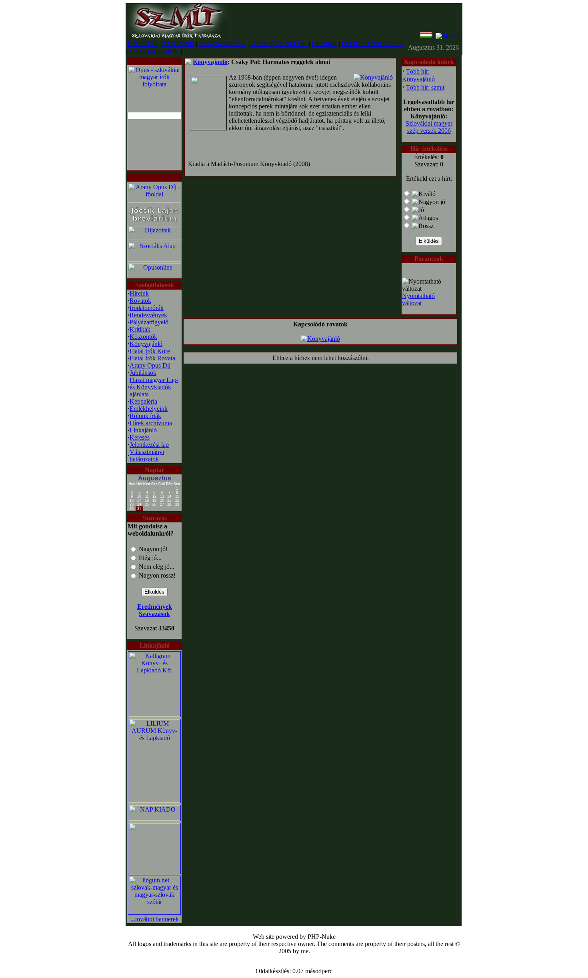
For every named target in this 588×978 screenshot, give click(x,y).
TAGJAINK (178, 43)
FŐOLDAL (143, 43)
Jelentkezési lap (149, 444)
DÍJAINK (324, 43)
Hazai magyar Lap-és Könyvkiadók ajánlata (154, 387)
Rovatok (140, 300)
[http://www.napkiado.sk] (154, 818)
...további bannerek (154, 919)
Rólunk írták (145, 415)
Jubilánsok (143, 372)
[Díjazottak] (154, 237)
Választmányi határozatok (147, 455)
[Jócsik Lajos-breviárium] (154, 223)
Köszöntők (143, 336)
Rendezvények (148, 315)
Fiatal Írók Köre (150, 351)
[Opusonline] (154, 275)
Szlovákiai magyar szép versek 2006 (429, 127)
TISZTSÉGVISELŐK (278, 43)
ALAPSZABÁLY (221, 43)
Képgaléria (143, 401)
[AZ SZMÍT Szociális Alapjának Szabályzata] (154, 259)
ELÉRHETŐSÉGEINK (373, 43)
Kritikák (140, 329)
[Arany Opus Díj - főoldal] (154, 200)
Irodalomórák (147, 307)
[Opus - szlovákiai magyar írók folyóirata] (154, 115)
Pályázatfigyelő (149, 322)
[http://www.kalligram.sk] (154, 714)
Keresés (140, 437)
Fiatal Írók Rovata (152, 358)
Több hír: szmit (425, 87)
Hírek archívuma (151, 423)
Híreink (139, 293)
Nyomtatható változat (418, 299)
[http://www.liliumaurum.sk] (154, 800)
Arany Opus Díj (150, 365)
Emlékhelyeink (149, 408)
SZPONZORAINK (154, 51)
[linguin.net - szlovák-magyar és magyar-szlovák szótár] (154, 912)
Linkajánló (143, 430)
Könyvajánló (146, 343)
